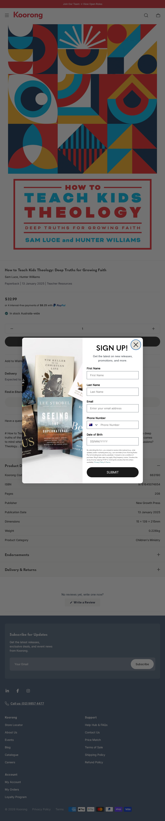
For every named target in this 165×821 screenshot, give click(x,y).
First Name (93, 368)
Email (90, 401)
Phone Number (96, 418)
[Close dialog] (136, 345)
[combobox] (93, 425)
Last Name (93, 384)
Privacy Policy (99, 462)
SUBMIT (113, 472)
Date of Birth (95, 434)
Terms (108, 462)
